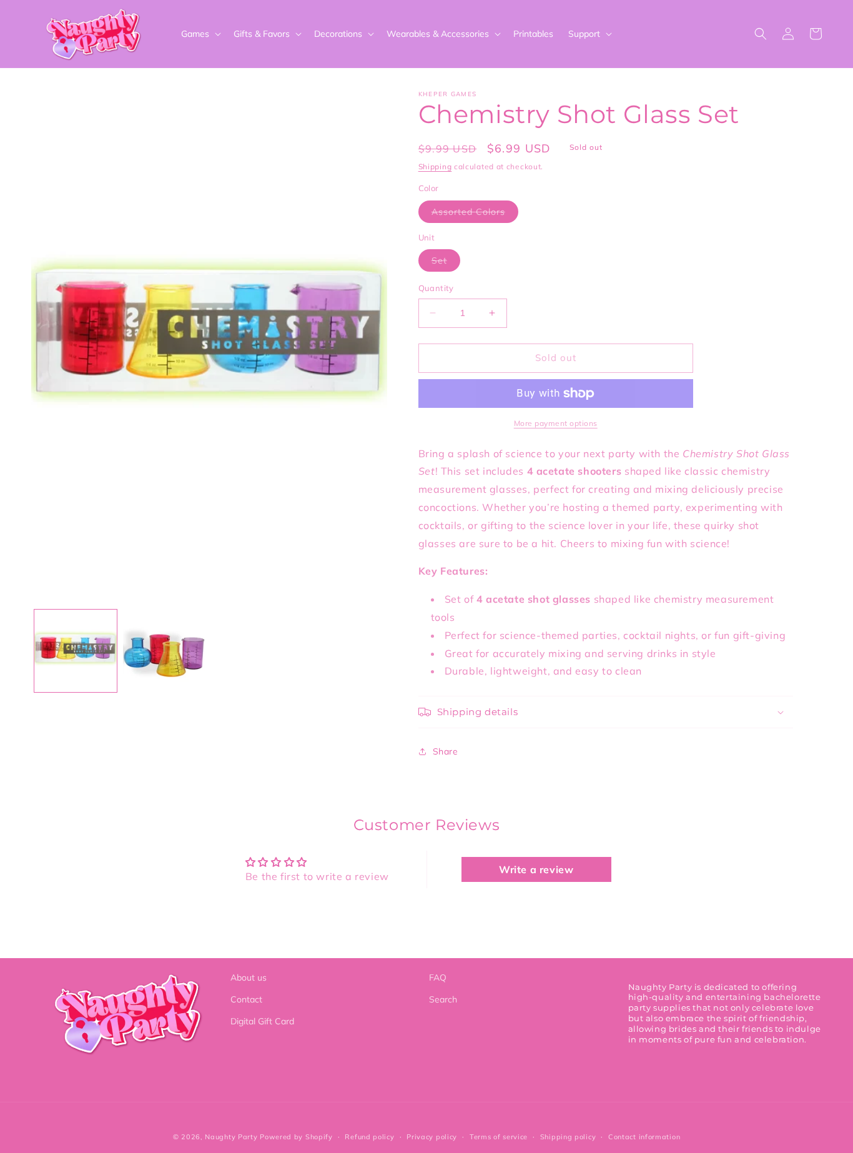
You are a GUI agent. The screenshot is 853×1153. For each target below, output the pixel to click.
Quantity (436, 288)
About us (248, 977)
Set (445, 263)
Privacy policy (432, 1136)
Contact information (644, 1136)
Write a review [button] (536, 869)
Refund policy (369, 1136)
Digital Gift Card (262, 1021)
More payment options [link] (556, 423)
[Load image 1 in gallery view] (75, 651)
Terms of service (499, 1136)
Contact (246, 999)
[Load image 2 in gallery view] (164, 651)
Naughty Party (231, 1136)
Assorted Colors (474, 214)
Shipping (435, 166)
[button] (200, 34)
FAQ (437, 977)
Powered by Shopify (296, 1136)
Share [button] (445, 751)
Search (443, 999)
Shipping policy (568, 1136)
